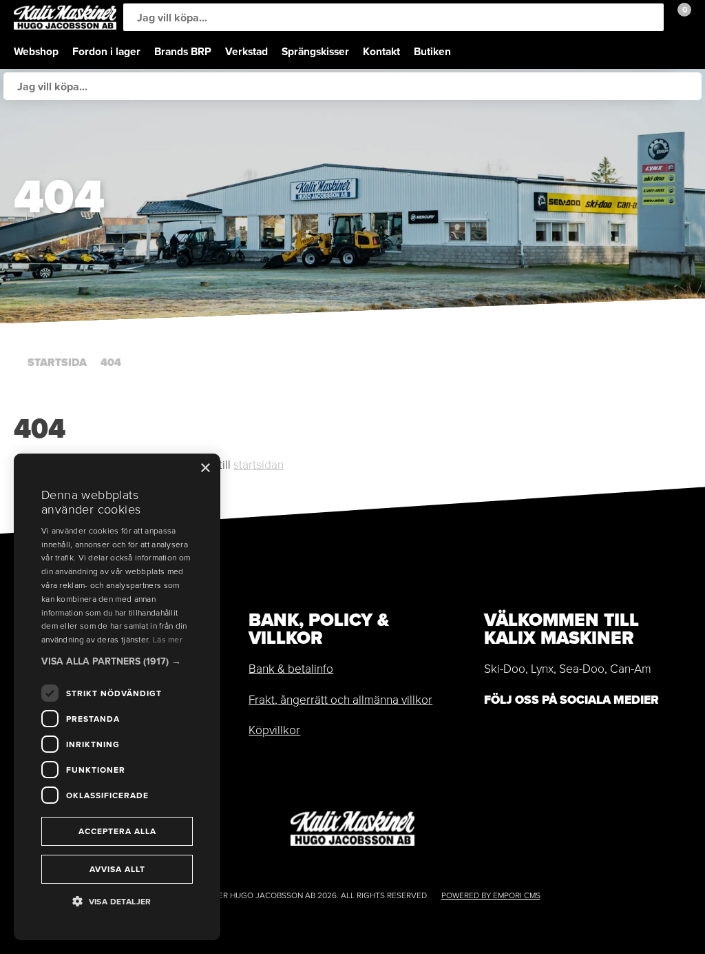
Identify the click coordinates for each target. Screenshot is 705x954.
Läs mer (167, 639)
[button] (117, 661)
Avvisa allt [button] (117, 869)
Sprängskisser (315, 51)
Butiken (432, 51)
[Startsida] (65, 18)
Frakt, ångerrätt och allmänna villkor (340, 700)
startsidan (258, 465)
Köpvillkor (274, 730)
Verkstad (246, 51)
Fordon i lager (106, 51)
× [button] (205, 468)
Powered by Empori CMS (490, 895)
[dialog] (117, 697)
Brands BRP (182, 51)
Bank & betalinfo (291, 669)
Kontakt (381, 51)
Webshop (36, 51)
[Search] (650, 17)
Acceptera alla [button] (117, 831)
